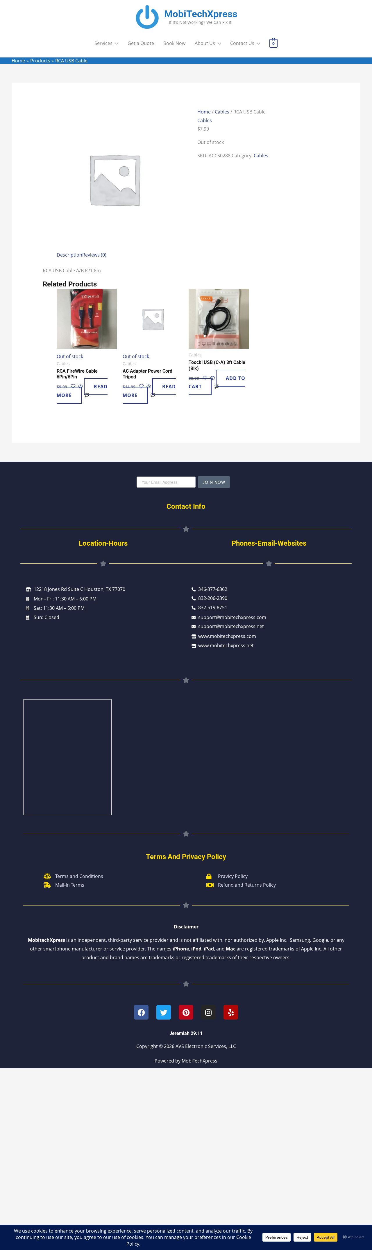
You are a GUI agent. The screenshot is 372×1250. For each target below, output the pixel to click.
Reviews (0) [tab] (94, 255)
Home (204, 112)
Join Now (214, 482)
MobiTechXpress (200, 13)
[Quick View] (148, 386)
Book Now (174, 43)
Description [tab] (69, 255)
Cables (222, 112)
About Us (205, 43)
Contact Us (242, 43)
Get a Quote (141, 43)
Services (103, 43)
